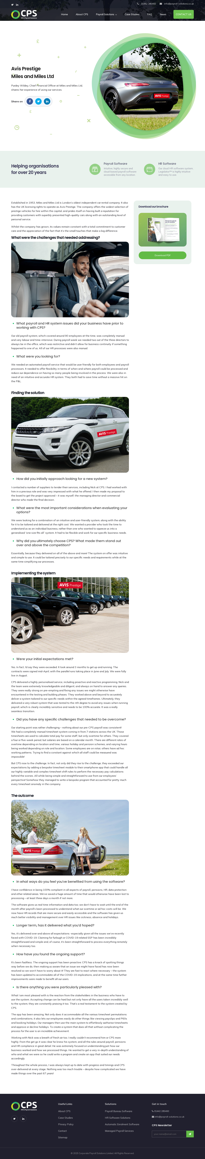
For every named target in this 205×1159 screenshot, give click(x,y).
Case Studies (132, 14)
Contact (62, 1130)
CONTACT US (183, 14)
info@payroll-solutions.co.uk (179, 3)
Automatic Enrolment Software (122, 1124)
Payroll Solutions (105, 14)
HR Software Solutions (117, 1117)
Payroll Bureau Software (118, 1111)
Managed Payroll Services (119, 1130)
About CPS (82, 14)
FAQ (149, 14)
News (163, 14)
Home (64, 14)
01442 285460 (148, 3)
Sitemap (62, 1137)
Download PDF (163, 255)
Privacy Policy (66, 1124)
